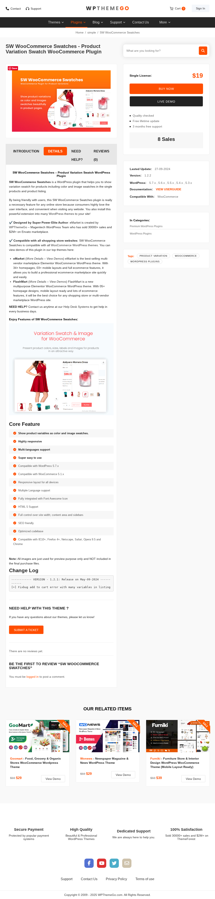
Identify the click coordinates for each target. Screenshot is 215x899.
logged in (32, 676)
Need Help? (77, 152)
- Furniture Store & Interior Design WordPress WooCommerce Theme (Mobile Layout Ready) (174, 763)
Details (55, 151)
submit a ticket (26, 630)
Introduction (26, 151)
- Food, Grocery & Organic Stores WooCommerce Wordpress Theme (35, 763)
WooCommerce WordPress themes (74, 245)
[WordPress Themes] (107, 8)
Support (36, 8)
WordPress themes (61, 213)
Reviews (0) (101, 152)
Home (80, 32)
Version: (136, 175)
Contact (15, 8)
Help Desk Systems (76, 306)
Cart (179, 8)
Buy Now (166, 88)
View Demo (53, 779)
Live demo (166, 101)
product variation (153, 256)
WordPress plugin (69, 182)
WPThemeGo (18, 227)
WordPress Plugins (141, 233)
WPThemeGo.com (110, 894)
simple (91, 32)
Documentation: (141, 189)
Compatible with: (142, 196)
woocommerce (186, 256)
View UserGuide (168, 189)
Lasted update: (141, 169)
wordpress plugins (145, 261)
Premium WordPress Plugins (146, 226)
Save (14, 68)
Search (203, 50)
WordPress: (138, 182)
